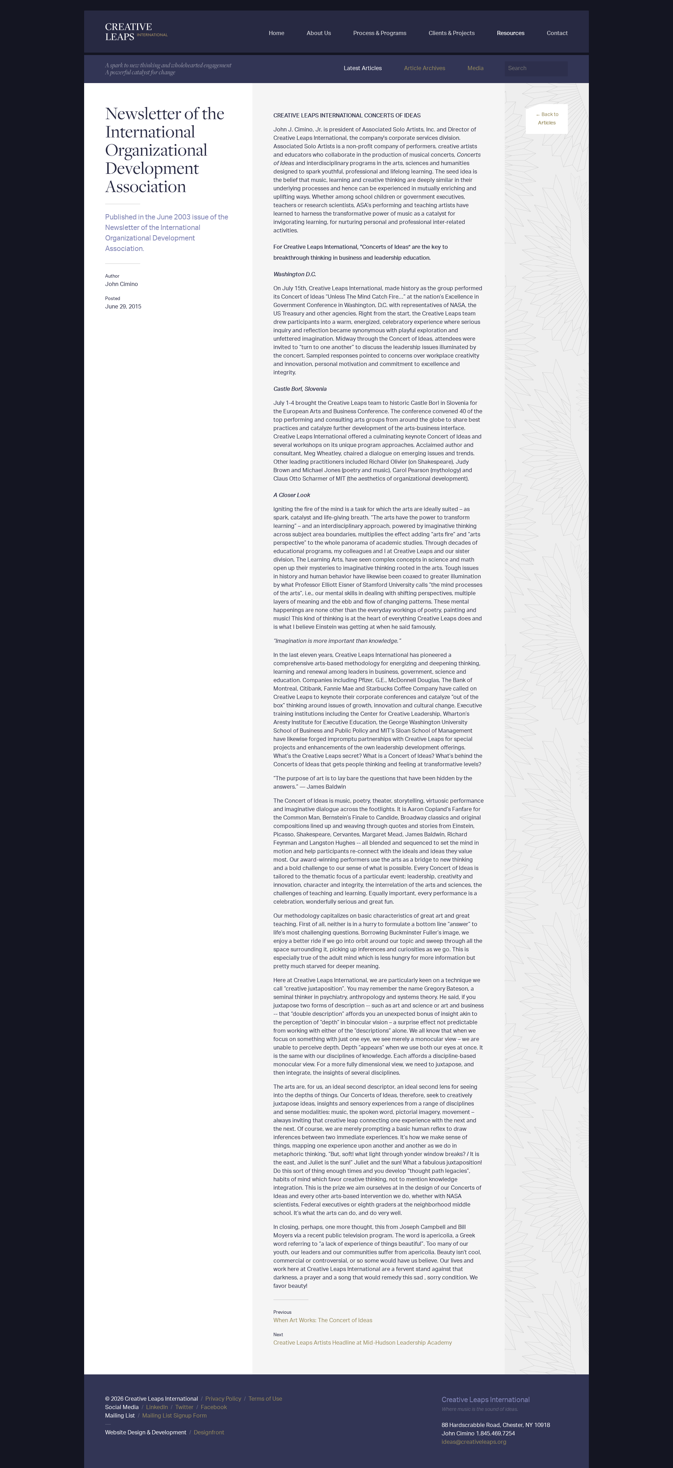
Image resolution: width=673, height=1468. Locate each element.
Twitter (184, 1408)
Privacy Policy (223, 1399)
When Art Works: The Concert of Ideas (322, 1321)
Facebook (214, 1408)
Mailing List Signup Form (174, 1416)
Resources (510, 31)
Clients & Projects (452, 31)
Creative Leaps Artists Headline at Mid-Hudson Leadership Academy (362, 1343)
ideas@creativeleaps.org (474, 1442)
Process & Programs (379, 31)
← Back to (547, 119)
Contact (557, 31)
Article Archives (424, 69)
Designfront (209, 1433)
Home (276, 31)
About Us (319, 31)
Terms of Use (265, 1399)
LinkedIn (157, 1408)
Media (476, 69)
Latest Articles (363, 69)
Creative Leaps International (136, 32)
